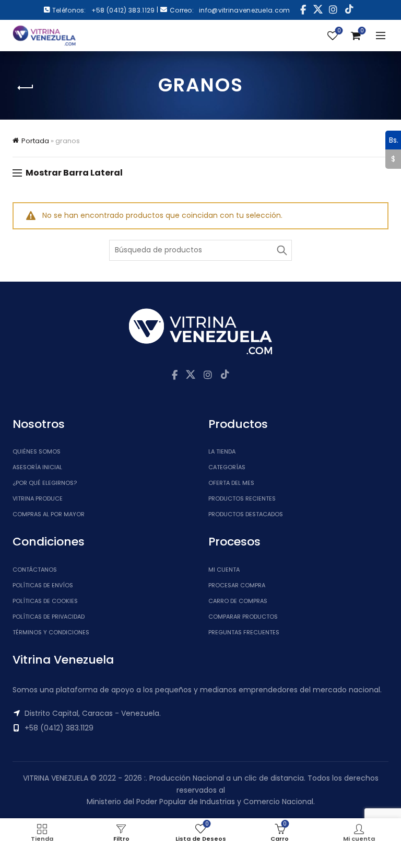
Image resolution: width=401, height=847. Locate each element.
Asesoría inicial (37, 467)
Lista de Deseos (338, 31)
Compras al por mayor (49, 514)
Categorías (226, 467)
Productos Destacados (245, 514)
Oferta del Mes (231, 483)
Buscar (281, 250)
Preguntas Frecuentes (243, 632)
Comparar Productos (243, 616)
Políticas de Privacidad (49, 616)
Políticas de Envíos (43, 585)
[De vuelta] (26, 87)
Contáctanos (35, 569)
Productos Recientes (242, 498)
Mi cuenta (224, 569)
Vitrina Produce (38, 498)
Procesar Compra (236, 585)
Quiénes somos (37, 451)
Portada (35, 141)
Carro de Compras (237, 601)
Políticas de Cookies (45, 601)
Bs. (391, 139)
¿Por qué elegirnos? (45, 483)
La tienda (221, 451)
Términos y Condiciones (51, 632)
